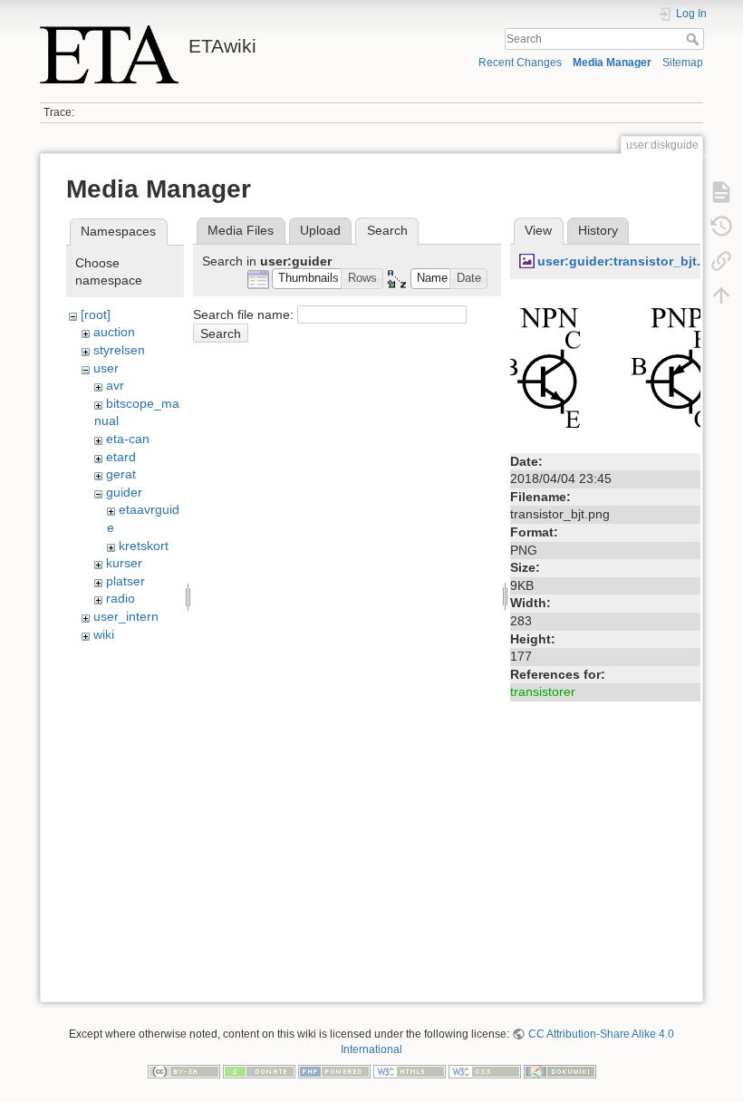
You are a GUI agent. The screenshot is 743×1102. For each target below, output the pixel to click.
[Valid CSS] (485, 1070)
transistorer (542, 691)
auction (114, 331)
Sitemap (682, 62)
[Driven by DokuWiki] (560, 1070)
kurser (124, 563)
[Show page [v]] (721, 192)
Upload (320, 230)
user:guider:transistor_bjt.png (631, 261)
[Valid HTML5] (409, 1070)
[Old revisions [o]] (721, 226)
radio (120, 598)
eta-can (128, 438)
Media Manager (612, 62)
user (106, 368)
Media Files (240, 230)
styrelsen (119, 350)
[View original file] (605, 367)
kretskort (144, 545)
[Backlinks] (721, 261)
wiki (103, 634)
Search (694, 39)
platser (125, 581)
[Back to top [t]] (721, 295)
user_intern (126, 616)
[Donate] (259, 1070)
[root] (96, 314)
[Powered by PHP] (334, 1070)
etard (121, 457)
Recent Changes (520, 62)
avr (115, 385)
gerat (121, 474)
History (598, 230)
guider (124, 492)
